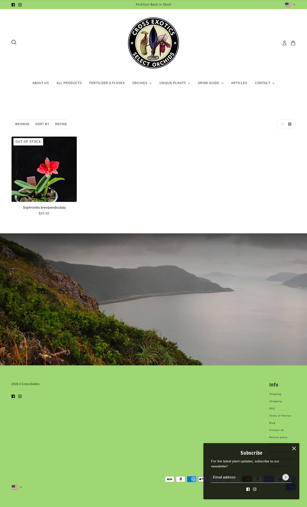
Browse (22, 124)
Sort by (42, 124)
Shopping (275, 401)
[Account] (284, 43)
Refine (61, 124)
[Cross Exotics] (153, 43)
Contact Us (276, 430)
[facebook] (13, 4)
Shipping (275, 394)
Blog (272, 423)
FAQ (272, 408)
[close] (294, 448)
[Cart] (293, 43)
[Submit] (285, 477)
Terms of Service (280, 415)
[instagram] (20, 4)
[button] (281, 124)
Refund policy (278, 437)
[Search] (14, 42)
